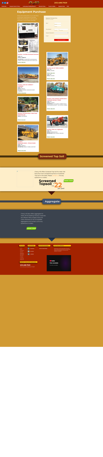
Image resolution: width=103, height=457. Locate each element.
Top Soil (21, 251)
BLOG (68, 6)
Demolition (22, 254)
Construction (4, 6)
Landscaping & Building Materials (29, 6)
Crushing (21, 256)
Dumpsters (22, 250)
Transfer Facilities (52, 6)
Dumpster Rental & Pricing (15, 6)
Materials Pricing (42, 6)
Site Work (21, 255)
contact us (34, 221)
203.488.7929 (25, 265)
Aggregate (22, 253)
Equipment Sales (61, 6)
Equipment (22, 259)
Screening (22, 258)
